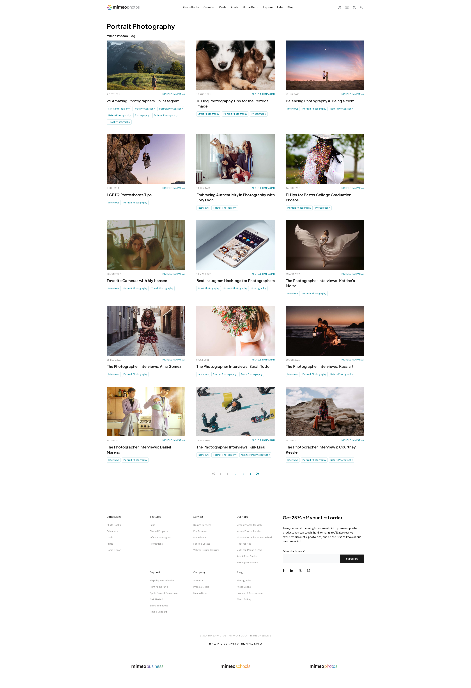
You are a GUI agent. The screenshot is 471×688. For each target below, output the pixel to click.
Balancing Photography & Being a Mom (320, 100)
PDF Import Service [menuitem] (247, 562)
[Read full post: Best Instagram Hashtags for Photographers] (235, 245)
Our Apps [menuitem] (242, 516)
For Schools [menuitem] (199, 537)
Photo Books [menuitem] (114, 525)
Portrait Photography (171, 108)
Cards (222, 7)
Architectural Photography (255, 454)
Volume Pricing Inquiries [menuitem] (206, 550)
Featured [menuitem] (155, 516)
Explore (268, 7)
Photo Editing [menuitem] (244, 599)
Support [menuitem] (155, 572)
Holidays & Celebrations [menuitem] (250, 593)
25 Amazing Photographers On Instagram (143, 100)
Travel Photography (119, 122)
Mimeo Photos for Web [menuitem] (249, 525)
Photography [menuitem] (244, 580)
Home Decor (250, 7)
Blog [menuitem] (240, 572)
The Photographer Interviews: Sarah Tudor (233, 366)
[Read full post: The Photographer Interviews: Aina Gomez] (146, 331)
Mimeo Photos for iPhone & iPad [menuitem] (254, 537)
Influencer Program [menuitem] (160, 537)
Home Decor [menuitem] (114, 550)
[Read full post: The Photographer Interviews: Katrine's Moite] (325, 245)
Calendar (209, 7)
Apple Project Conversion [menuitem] (164, 593)
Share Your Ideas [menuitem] (159, 605)
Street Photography (119, 108)
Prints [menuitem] (110, 543)
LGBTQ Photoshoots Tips (129, 194)
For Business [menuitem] (200, 531)
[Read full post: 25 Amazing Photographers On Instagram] (146, 65)
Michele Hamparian (173, 94)
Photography (142, 115)
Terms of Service (260, 635)
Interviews (292, 108)
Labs (280, 7)
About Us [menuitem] (198, 580)
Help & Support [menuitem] (158, 611)
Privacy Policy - (239, 635)
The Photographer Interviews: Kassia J (319, 366)
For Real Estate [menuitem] (201, 543)
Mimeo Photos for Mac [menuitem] (249, 531)
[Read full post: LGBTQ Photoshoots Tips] (146, 159)
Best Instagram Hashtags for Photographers (235, 280)
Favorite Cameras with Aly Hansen (137, 280)
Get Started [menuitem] (156, 599)
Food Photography (144, 108)
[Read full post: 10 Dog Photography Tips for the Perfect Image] (235, 65)
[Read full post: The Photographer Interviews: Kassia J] (325, 331)
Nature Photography (119, 115)
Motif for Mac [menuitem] (244, 543)
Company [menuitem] (199, 572)
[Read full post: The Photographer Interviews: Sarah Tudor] (235, 331)
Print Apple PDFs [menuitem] (159, 586)
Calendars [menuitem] (112, 531)
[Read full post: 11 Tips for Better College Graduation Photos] (325, 159)
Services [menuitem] (198, 516)
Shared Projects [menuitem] (159, 531)
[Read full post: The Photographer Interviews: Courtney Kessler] (325, 411)
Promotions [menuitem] (156, 543)
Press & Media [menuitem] (201, 586)
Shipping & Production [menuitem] (162, 580)
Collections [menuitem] (114, 516)
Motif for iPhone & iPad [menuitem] (249, 550)
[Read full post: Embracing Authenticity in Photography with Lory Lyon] (235, 159)
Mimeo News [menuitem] (200, 593)
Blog (290, 7)
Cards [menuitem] (110, 537)
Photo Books (191, 7)
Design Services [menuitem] (202, 525)
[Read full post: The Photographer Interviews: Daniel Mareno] (146, 411)
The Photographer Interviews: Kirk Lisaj (230, 447)
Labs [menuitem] (152, 525)
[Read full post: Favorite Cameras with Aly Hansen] (146, 245)
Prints (234, 7)
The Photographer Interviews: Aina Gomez (144, 366)
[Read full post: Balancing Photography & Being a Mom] (325, 65)
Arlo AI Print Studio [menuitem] (247, 556)
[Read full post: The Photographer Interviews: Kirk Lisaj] (235, 411)
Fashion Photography (166, 115)
